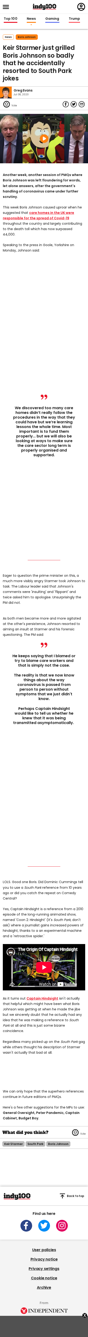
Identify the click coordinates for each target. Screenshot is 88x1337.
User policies (44, 1250)
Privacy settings (44, 1268)
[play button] (44, 139)
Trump (74, 19)
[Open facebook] (26, 1226)
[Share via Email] (82, 104)
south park (35, 1144)
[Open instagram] (62, 1226)
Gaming (52, 19)
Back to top (75, 1196)
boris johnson (27, 37)
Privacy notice (44, 1259)
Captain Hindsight (42, 998)
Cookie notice (44, 1278)
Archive (44, 1287)
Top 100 (10, 19)
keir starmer (13, 1144)
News (31, 19)
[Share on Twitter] (74, 104)
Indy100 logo (44, 7)
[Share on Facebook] (66, 104)
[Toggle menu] (7, 7)
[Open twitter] (44, 1226)
